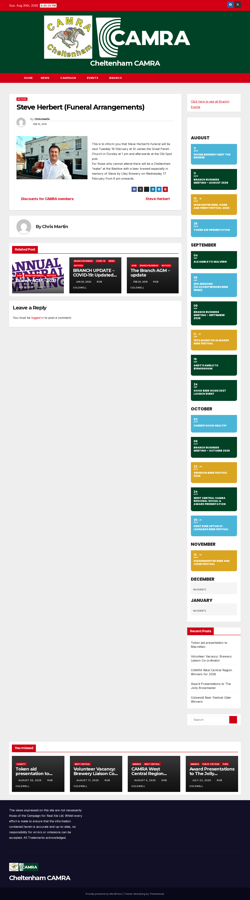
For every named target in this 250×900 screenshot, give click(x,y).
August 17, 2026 (88, 780)
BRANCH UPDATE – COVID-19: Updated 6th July (93, 275)
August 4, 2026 (145, 780)
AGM (19, 276)
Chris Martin (42, 119)
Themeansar (157, 893)
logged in (37, 318)
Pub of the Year (210, 764)
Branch (116, 78)
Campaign (68, 78)
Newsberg (139, 893)
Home (28, 78)
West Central (82, 764)
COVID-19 (100, 261)
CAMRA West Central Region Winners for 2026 (150, 773)
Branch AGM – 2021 (36, 280)
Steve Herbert (158, 199)
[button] (231, 78)
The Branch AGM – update (150, 273)
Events (93, 78)
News (46, 78)
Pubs (225, 764)
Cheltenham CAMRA (125, 63)
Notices (22, 99)
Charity (21, 764)
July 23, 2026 (202, 780)
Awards (137, 764)
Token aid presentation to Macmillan (32, 773)
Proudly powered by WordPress (104, 893)
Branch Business (34, 276)
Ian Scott (45, 287)
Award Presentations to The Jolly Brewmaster (211, 773)
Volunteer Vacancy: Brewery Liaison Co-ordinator (95, 773)
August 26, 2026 (30, 780)
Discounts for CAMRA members (47, 199)
